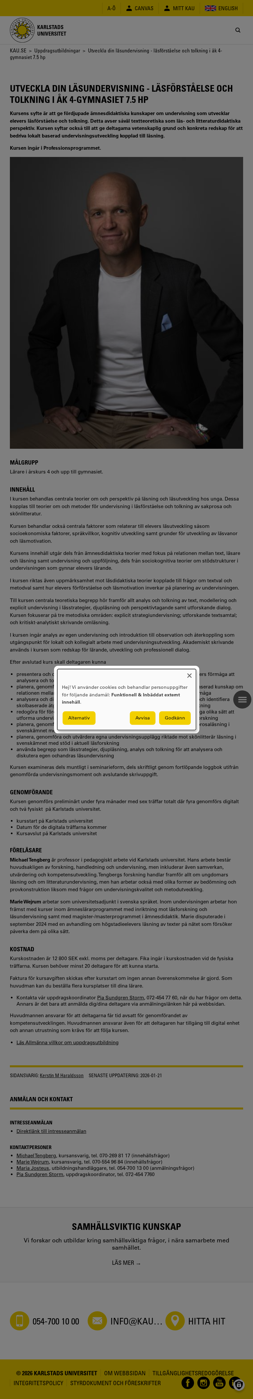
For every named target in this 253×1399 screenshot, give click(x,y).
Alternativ (79, 718)
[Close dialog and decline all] (189, 673)
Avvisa (142, 718)
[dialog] (126, 699)
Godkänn (175, 718)
